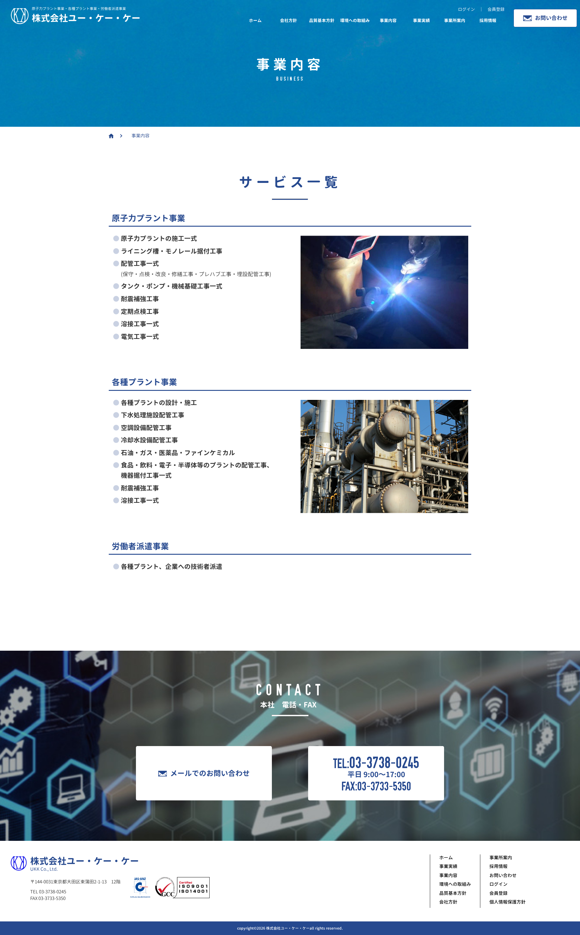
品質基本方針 (321, 20)
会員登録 (498, 893)
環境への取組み (355, 20)
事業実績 (421, 20)
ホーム (255, 20)
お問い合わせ (551, 18)
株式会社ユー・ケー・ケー (86, 18)
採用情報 (487, 20)
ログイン (498, 884)
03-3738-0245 (384, 762)
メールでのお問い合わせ (210, 773)
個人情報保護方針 (507, 902)
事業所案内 (454, 20)
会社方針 (288, 20)
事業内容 (388, 20)
